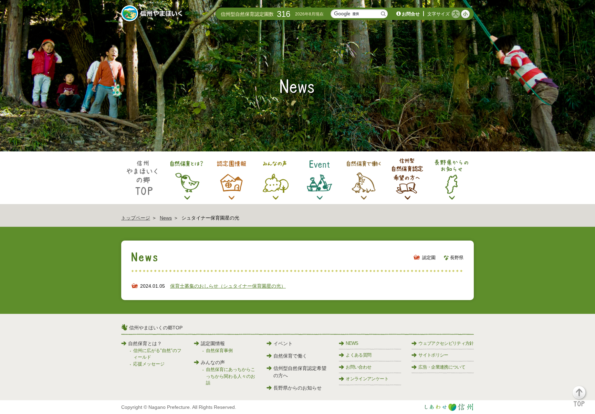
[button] (583, 399)
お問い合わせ (358, 367)
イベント (283, 343)
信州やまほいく (153, 14)
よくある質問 (358, 355)
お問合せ (411, 14)
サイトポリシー (433, 355)
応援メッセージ (149, 364)
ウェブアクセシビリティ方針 (446, 343)
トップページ (135, 218)
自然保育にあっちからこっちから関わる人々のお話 (230, 376)
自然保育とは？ (145, 343)
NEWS (352, 343)
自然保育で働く (290, 356)
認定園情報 (213, 343)
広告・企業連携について (441, 367)
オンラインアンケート (367, 378)
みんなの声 (213, 362)
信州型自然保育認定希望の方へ (299, 371)
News (166, 218)
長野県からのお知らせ (297, 388)
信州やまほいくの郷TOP (155, 327)
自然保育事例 (219, 350)
